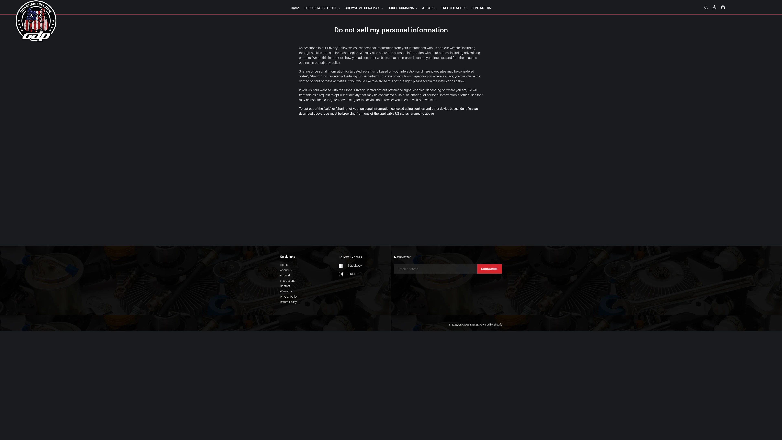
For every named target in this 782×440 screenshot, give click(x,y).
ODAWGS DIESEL (468, 324)
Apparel (285, 275)
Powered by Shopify (490, 324)
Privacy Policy (289, 296)
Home (284, 264)
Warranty (286, 291)
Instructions (287, 280)
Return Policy (288, 302)
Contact (285, 286)
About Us (286, 270)
